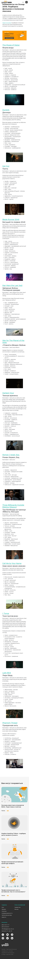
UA (23, 2)
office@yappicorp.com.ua (8, 928)
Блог (3, 907)
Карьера (4, 909)
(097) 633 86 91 (5, 926)
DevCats (11, 951)
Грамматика (18, 907)
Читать (3, 810)
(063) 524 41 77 (5, 924)
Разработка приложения (8, 952)
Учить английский (20, 905)
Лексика (16, 909)
